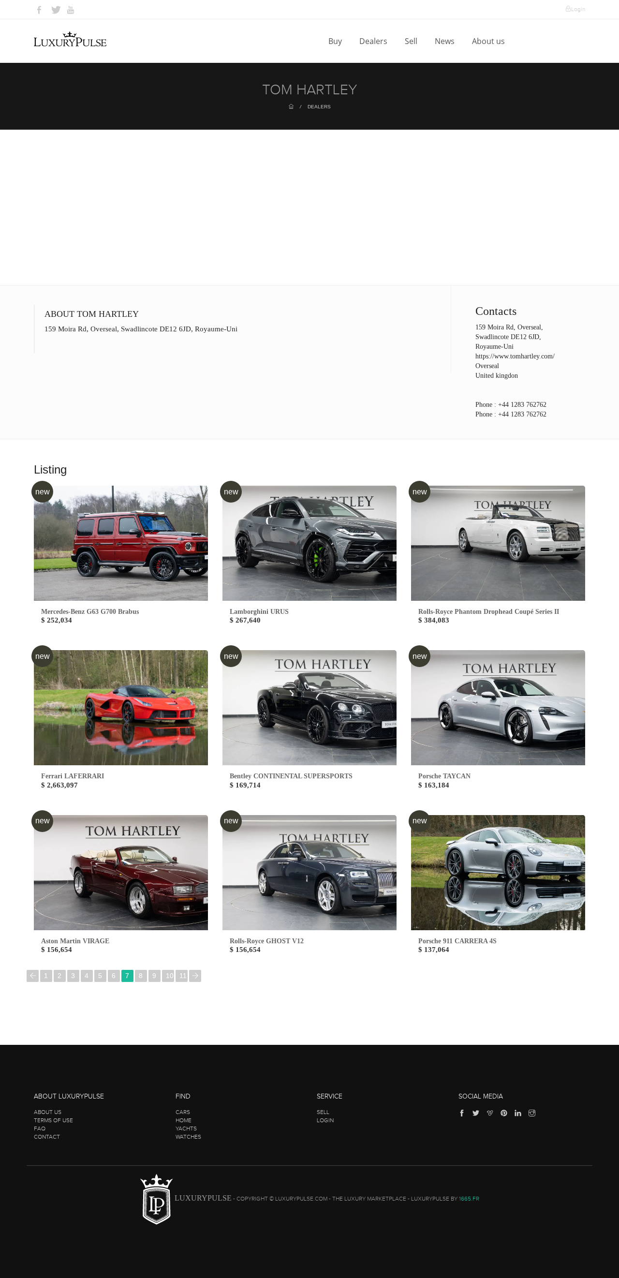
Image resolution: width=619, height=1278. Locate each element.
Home (184, 1120)
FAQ (39, 1128)
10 (170, 976)
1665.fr (469, 1199)
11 (183, 976)
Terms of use (53, 1120)
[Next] (195, 976)
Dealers (374, 41)
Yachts (186, 1128)
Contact (47, 1136)
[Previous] (33, 976)
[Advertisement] (309, 212)
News (446, 41)
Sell (412, 41)
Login (578, 9)
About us (489, 41)
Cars (183, 1112)
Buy (336, 41)
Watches (188, 1136)
